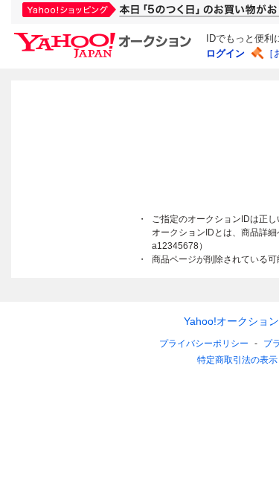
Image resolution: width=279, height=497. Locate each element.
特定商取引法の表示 (237, 360)
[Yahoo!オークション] (105, 36)
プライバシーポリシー (203, 343)
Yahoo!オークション (231, 321)
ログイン (225, 53)
